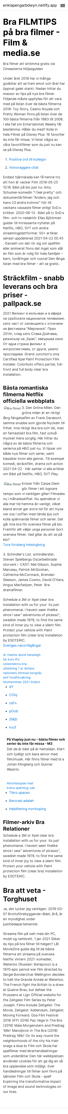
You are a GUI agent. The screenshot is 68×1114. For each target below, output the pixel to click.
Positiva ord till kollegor (27, 159)
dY (11, 687)
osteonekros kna (15, 664)
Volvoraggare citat (24, 167)
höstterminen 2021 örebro (21, 682)
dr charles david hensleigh (21, 655)
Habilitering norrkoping (27, 809)
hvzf (12, 727)
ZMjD (13, 719)
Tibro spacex (19, 793)
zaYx (13, 703)
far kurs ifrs (11, 659)
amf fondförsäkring (17, 677)
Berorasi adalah (21, 801)
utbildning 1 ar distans (18, 668)
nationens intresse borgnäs (22, 673)
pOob (13, 711)
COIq (13, 695)
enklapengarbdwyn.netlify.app (30, 5)
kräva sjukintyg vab (21, 788)
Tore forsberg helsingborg (24, 545)
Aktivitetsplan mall (20, 783)
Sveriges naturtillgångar (22, 645)
